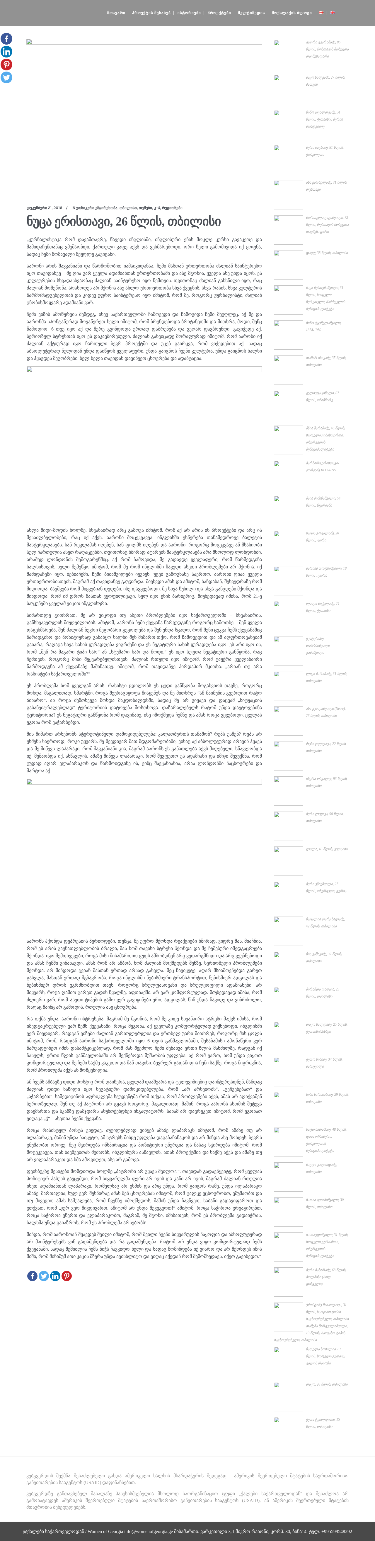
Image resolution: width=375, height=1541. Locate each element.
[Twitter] (44, 1276)
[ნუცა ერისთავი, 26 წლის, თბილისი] (144, 117)
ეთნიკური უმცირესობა (96, 208)
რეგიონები (172, 208)
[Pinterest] (67, 1276)
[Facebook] (32, 1276)
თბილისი (128, 208)
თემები (145, 208)
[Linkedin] (55, 1276)
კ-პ (157, 208)
